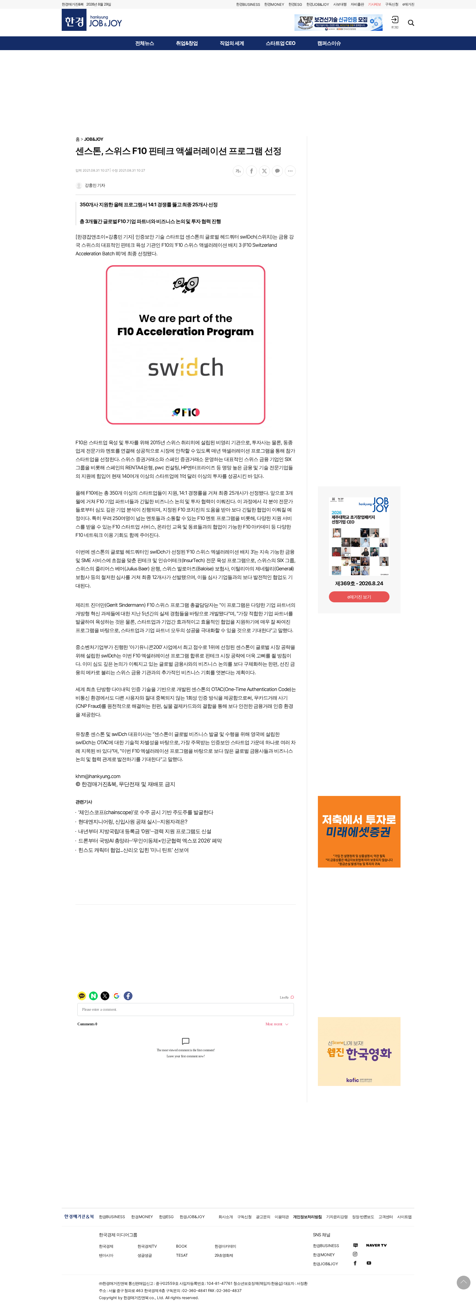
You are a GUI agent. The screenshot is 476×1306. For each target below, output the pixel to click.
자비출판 (357, 4)
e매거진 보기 (359, 597)
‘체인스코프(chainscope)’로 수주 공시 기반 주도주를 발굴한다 (145, 812)
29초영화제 (224, 1255)
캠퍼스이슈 (329, 43)
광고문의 (263, 1216)
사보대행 (340, 4)
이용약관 (282, 1216)
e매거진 (408, 4)
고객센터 (385, 1216)
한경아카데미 (225, 1246)
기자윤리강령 (337, 1216)
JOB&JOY (93, 139)
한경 (248, 4)
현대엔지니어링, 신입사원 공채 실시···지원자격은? (132, 822)
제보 (374, 4)
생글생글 (144, 1255)
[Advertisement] (238, 92)
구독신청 (391, 4)
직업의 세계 (232, 43)
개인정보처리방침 (307, 1216)
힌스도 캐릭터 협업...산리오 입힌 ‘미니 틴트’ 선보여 (133, 850)
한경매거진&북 (72, 4)
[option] (338, 22)
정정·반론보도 (363, 1216)
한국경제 (106, 1246)
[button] (395, 22)
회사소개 (225, 1216)
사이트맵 (404, 1216)
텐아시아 (106, 1255)
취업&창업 (187, 43)
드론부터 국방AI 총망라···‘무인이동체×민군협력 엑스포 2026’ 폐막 (150, 841)
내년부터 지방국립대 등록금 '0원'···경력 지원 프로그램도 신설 (144, 831)
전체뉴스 (144, 43)
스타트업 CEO (280, 43)
